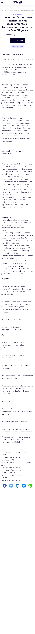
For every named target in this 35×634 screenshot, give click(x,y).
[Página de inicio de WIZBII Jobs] (17, 2)
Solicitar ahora (17, 40)
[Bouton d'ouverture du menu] (2, 2)
